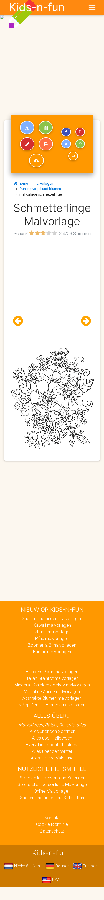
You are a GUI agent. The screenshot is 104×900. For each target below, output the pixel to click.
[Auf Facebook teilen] (66, 132)
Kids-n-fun (37, 7)
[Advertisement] (52, 54)
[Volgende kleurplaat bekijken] (84, 321)
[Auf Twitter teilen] (66, 143)
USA (55, 879)
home (22, 183)
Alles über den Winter (52, 751)
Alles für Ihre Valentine (52, 758)
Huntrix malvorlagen (52, 651)
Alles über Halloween (52, 738)
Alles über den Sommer (52, 731)
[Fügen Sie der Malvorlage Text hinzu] (27, 127)
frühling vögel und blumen (40, 188)
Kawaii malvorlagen (52, 625)
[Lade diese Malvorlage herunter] (36, 160)
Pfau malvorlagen (52, 638)
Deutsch (62, 865)
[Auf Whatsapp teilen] (80, 143)
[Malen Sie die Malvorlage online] (27, 144)
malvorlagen (43, 183)
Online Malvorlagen (52, 791)
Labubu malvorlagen (52, 631)
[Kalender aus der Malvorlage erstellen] (46, 127)
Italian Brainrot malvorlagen (52, 678)
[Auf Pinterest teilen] (80, 132)
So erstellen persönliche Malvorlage (52, 784)
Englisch (90, 865)
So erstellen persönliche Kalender (52, 778)
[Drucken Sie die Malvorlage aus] (46, 144)
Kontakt (52, 817)
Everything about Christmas (52, 744)
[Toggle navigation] (92, 7)
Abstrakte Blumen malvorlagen (52, 698)
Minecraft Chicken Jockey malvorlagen (52, 685)
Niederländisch (26, 865)
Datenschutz (52, 831)
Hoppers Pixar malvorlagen (52, 671)
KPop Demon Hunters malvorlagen (52, 704)
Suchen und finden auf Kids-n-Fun (52, 797)
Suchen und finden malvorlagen (52, 618)
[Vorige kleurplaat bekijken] (20, 321)
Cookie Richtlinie (52, 824)
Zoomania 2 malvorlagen (52, 645)
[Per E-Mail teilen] (73, 156)
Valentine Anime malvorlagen (52, 691)
